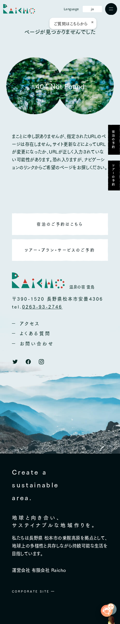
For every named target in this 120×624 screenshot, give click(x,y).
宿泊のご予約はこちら (60, 224)
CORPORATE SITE (31, 591)
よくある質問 (35, 333)
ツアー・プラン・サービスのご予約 (60, 250)
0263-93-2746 (42, 306)
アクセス (30, 323)
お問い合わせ (37, 343)
